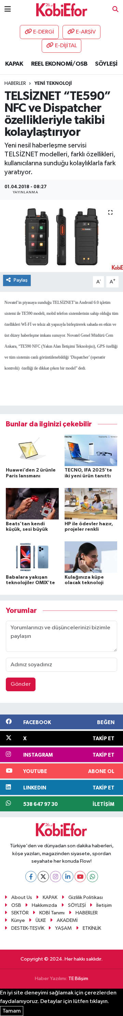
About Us (21, 897)
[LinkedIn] (67, 876)
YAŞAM (63, 928)
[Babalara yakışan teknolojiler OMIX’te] (32, 557)
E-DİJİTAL (66, 46)
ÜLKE (41, 920)
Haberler (15, 83)
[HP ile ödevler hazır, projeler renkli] (91, 503)
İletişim (104, 905)
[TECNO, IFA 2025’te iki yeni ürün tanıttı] (91, 450)
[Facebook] (31, 876)
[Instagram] (55, 876)
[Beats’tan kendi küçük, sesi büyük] (32, 503)
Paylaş (21, 280)
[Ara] (115, 9)
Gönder (21, 684)
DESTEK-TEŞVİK (27, 928)
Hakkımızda (44, 905)
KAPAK (14, 64)
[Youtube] (80, 876)
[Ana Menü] (7, 9)
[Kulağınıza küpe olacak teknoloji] (91, 557)
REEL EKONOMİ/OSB (59, 64)
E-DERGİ (43, 32)
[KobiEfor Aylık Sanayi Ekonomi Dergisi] (61, 9)
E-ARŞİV (86, 32)
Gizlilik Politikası (85, 897)
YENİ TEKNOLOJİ (53, 83)
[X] (43, 876)
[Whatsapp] (92, 876)
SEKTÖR (20, 912)
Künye (18, 920)
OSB (16, 905)
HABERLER (87, 912)
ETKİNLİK (92, 928)
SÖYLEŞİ (106, 64)
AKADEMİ (67, 920)
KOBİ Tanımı (52, 912)
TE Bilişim (78, 978)
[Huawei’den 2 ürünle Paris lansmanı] (32, 450)
